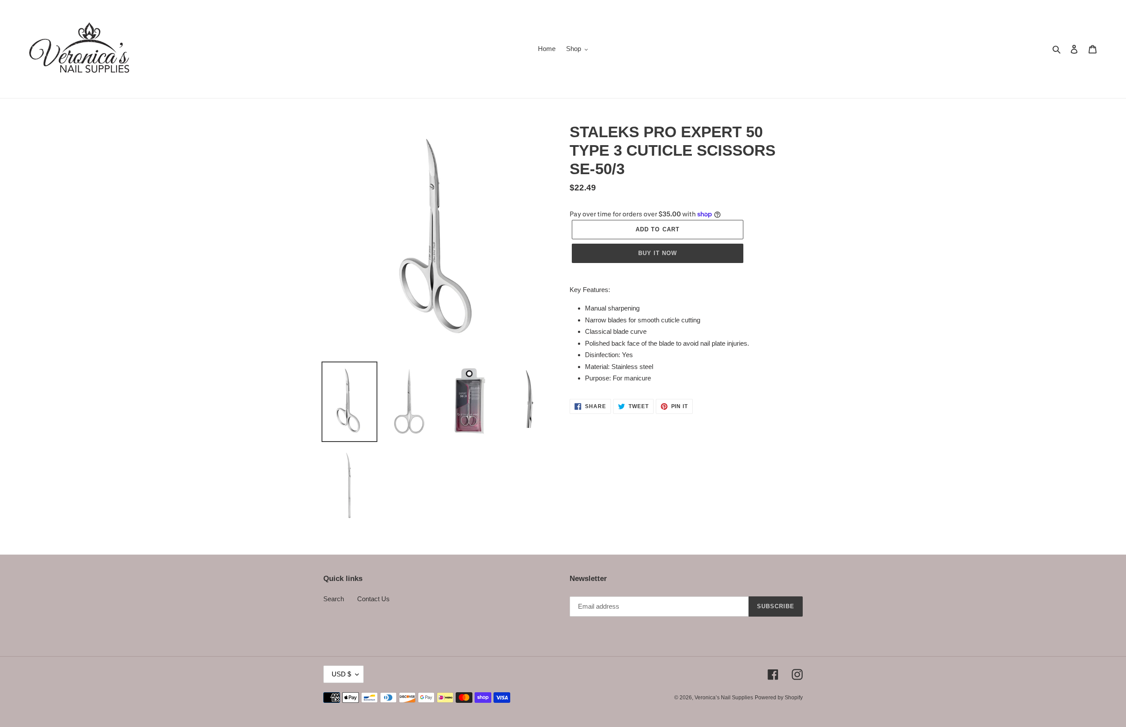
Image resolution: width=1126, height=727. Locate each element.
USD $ (341, 674)
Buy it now (657, 253)
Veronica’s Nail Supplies (724, 697)
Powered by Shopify (779, 697)
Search (333, 599)
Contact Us (373, 599)
